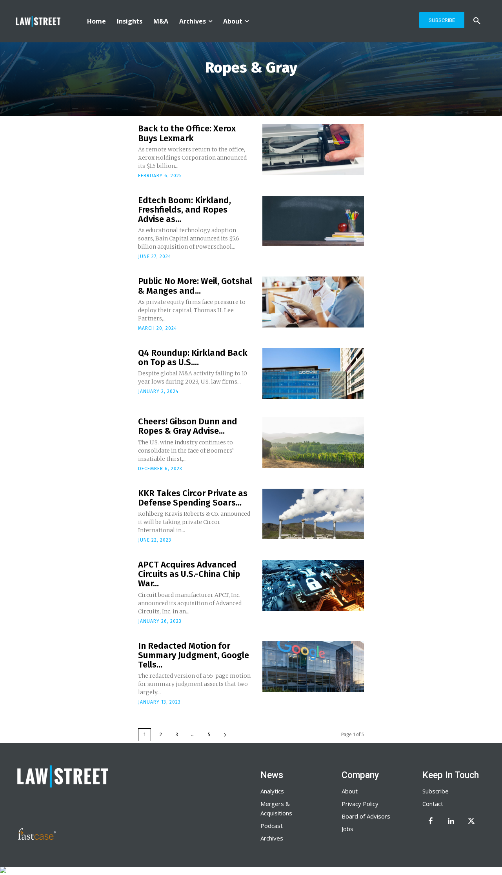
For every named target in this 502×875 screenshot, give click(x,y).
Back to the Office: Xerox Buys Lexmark (187, 133)
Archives (271, 838)
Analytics (272, 791)
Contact (432, 804)
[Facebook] (430, 821)
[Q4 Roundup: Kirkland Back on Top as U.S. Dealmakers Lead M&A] (313, 373)
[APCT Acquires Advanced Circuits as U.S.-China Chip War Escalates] (313, 585)
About (350, 791)
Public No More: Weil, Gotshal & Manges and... (195, 286)
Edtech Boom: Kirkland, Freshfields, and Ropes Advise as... (184, 209)
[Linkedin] (451, 821)
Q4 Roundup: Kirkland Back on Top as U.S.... (192, 357)
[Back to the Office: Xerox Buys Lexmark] (313, 149)
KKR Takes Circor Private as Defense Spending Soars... (192, 498)
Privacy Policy (360, 804)
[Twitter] (471, 821)
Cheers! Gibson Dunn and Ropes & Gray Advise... (187, 426)
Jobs (347, 829)
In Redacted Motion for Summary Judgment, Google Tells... (193, 655)
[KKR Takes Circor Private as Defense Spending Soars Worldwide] (313, 514)
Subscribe (435, 791)
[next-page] (225, 734)
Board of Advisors (366, 816)
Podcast (271, 826)
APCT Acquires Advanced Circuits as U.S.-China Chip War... (189, 574)
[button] (476, 21)
